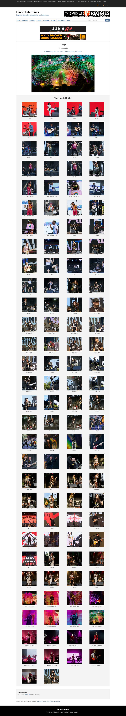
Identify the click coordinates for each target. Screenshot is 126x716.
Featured (32, 20)
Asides (18, 20)
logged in (27, 694)
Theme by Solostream (74, 712)
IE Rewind (39, 20)
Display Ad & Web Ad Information (66, 1)
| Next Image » (78, 51)
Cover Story (25, 20)
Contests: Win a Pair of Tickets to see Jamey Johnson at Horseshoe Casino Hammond (36, 1)
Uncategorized (61, 20)
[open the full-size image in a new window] (63, 92)
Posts (100, 5)
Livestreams (46, 20)
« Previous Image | (49, 51)
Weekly (68, 20)
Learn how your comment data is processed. (48, 701)
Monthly (53, 20)
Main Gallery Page (69, 51)
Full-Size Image (58, 51)
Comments (106, 5)
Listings (104, 1)
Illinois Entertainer (27, 12)
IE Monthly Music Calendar (94, 1)
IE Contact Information (81, 1)
